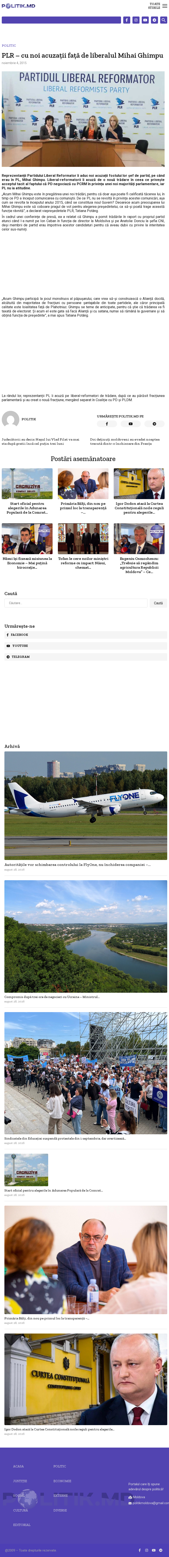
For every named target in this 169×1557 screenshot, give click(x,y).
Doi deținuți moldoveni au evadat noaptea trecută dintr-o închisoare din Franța (125, 441)
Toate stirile (154, 6)
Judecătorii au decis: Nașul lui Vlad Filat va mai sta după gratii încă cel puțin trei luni (40, 441)
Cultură (20, 1510)
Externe (60, 1496)
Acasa (18, 1466)
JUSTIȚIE (20, 1481)
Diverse (60, 1510)
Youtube (20, 646)
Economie (62, 1481)
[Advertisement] (83, 264)
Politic (9, 45)
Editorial (21, 1525)
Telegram (21, 657)
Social (19, 1496)
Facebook (19, 635)
